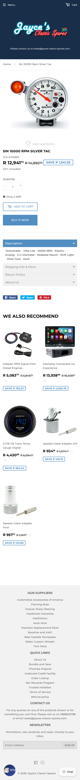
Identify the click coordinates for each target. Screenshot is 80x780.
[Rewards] (10, 770)
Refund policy (40, 696)
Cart (74, 4)
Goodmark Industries (40, 613)
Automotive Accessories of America (40, 599)
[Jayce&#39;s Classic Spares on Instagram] (42, 763)
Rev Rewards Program (40, 682)
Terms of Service (40, 692)
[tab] (40, 243)
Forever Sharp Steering (40, 609)
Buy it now (20, 220)
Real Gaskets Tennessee (40, 637)
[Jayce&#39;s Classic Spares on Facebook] (36, 763)
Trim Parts (40, 646)
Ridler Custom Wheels (40, 641)
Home (7, 64)
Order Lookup (40, 678)
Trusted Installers (40, 687)
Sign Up (70, 745)
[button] (40, 144)
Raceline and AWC (40, 632)
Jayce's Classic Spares (41, 773)
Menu (11, 4)
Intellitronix (40, 618)
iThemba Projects (40, 668)
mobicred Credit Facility (40, 673)
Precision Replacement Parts (40, 627)
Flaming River (40, 604)
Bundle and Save (40, 664)
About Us (40, 659)
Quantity (9, 179)
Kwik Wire (40, 623)
